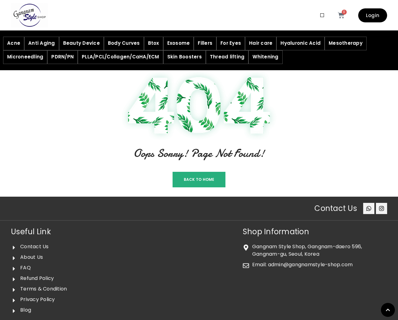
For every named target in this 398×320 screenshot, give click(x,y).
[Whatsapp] (368, 208)
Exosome (178, 43)
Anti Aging (41, 43)
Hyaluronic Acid (300, 43)
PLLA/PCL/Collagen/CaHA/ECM (120, 56)
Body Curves (124, 43)
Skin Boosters (184, 56)
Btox (153, 43)
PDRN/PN (62, 56)
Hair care (260, 43)
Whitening (265, 56)
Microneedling (25, 56)
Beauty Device (81, 43)
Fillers (205, 43)
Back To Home (199, 179)
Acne (13, 43)
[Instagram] (381, 208)
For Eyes (230, 43)
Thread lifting (227, 56)
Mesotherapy (346, 43)
